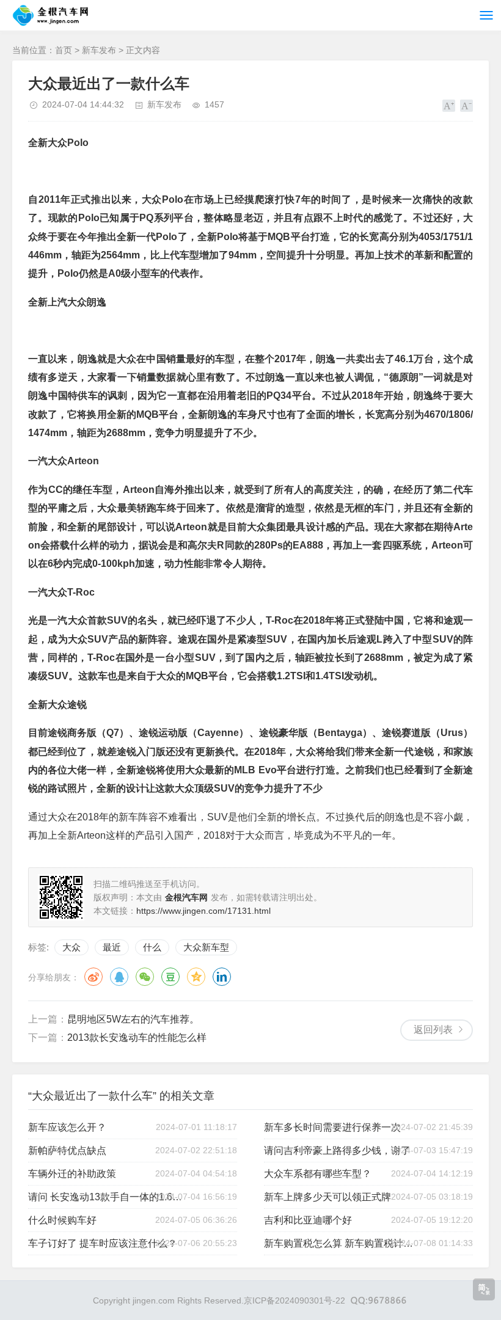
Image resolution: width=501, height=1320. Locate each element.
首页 (63, 50)
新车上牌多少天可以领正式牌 (327, 1197)
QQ (119, 977)
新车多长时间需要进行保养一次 (332, 1127)
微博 (93, 977)
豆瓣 (170, 977)
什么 (152, 947)
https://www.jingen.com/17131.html (203, 911)
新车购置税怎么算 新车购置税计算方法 (342, 1243)
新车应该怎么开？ (67, 1127)
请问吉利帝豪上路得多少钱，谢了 (337, 1150)
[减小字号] (466, 106)
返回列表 (433, 1029)
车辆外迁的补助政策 (72, 1174)
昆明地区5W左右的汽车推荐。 (133, 1019)
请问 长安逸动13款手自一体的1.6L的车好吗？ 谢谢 (106, 1197)
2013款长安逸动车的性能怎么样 (137, 1037)
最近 (112, 947)
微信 (145, 977)
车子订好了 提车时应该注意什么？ (102, 1243)
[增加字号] (448, 106)
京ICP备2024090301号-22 (294, 1300)
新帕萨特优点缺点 (67, 1150)
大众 (71, 947)
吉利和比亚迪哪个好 (308, 1220)
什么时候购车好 (62, 1220)
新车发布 (99, 50)
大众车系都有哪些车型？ (317, 1174)
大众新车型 (206, 947)
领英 (222, 977)
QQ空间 (196, 977)
